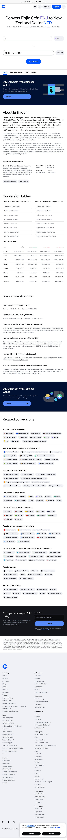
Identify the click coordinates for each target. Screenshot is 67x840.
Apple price (39, 812)
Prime (37, 714)
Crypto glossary (8, 734)
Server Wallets (40, 740)
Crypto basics (7, 729)
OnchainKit (38, 759)
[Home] (3, 6)
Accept (51, 834)
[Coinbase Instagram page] (14, 822)
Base (36, 737)
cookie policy (30, 825)
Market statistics (8, 723)
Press (4, 687)
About (4, 675)
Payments (38, 704)
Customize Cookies (55, 827)
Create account (7, 766)
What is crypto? (7, 743)
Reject (31, 834)
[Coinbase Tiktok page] (19, 822)
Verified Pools (40, 728)
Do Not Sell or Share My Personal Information (14, 707)
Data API (37, 762)
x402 (36, 751)
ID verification (7, 769)
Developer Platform (42, 734)
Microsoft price (40, 814)
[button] (64, 7)
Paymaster (38, 757)
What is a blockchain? (9, 745)
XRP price (38, 802)
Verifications (39, 765)
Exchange (38, 719)
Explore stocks (7, 720)
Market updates (7, 737)
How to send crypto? (9, 751)
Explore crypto (7, 718)
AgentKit (38, 770)
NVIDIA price (39, 809)
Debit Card (38, 689)
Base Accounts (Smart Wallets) (45, 745)
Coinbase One (39, 681)
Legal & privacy (7, 698)
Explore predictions (41, 692)
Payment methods (8, 774)
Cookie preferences (9, 703)
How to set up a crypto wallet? (13, 748)
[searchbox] (59, 53)
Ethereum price (40, 797)
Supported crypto (8, 780)
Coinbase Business (41, 702)
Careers (5, 678)
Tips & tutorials (7, 731)
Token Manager (40, 707)
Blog (4, 684)
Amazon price (39, 817)
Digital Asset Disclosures (11, 711)
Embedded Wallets (41, 743)
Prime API (38, 784)
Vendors (5, 695)
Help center (6, 760)
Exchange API (39, 779)
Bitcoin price (39, 794)
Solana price (39, 799)
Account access (7, 777)
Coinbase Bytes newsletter (11, 726)
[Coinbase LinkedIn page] (8, 822)
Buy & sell (38, 675)
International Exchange (43, 722)
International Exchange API (44, 782)
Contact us (6, 763)
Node (36, 768)
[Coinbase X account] (2, 822)
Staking (37, 716)
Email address (39, 613)
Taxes (4, 754)
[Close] (62, 826)
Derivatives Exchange (42, 725)
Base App (38, 678)
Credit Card (38, 687)
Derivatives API (40, 787)
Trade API (38, 754)
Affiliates (5, 681)
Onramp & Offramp (41, 748)
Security (5, 689)
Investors (5, 692)
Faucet (37, 776)
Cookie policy (7, 700)
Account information (9, 772)
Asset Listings (39, 699)
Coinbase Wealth (40, 684)
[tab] (5, 72)
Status (4, 783)
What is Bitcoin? (8, 740)
